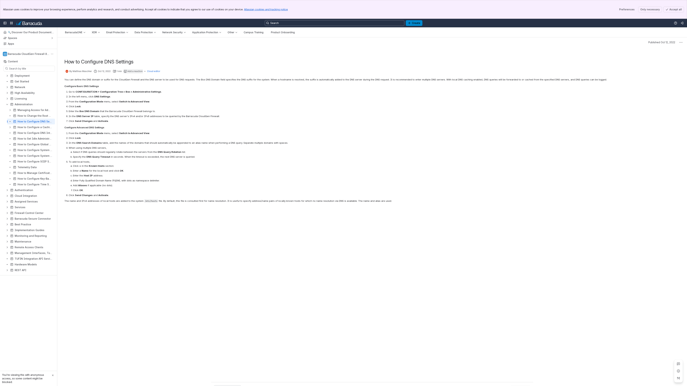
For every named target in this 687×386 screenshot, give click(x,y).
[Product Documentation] (29, 23)
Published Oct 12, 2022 (661, 42)
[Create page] (678, 378)
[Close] (53, 375)
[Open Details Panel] (678, 371)
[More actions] (52, 54)
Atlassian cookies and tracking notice (266, 9)
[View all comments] (678, 364)
